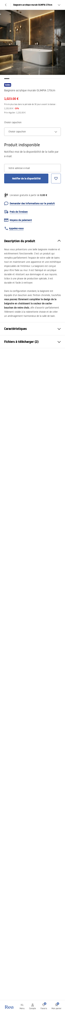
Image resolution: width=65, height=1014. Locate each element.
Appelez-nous (16, 228)
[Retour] (6, 5)
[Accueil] (9, 1007)
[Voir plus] (59, 5)
